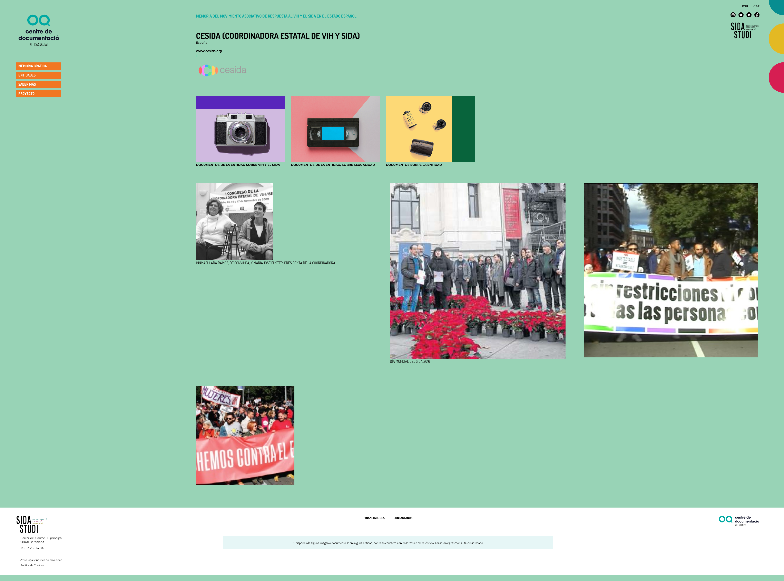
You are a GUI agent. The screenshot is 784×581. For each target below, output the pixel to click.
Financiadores (374, 518)
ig (733, 14)
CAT (756, 6)
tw (749, 14)
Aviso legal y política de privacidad (41, 559)
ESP (745, 6)
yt (741, 14)
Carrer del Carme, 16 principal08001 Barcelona (41, 540)
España (201, 42)
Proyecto (26, 93)
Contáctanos (403, 518)
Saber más (27, 84)
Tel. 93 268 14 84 (31, 548)
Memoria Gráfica (32, 66)
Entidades (27, 75)
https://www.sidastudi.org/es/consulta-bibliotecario (450, 543)
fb (757, 14)
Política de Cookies (32, 565)
